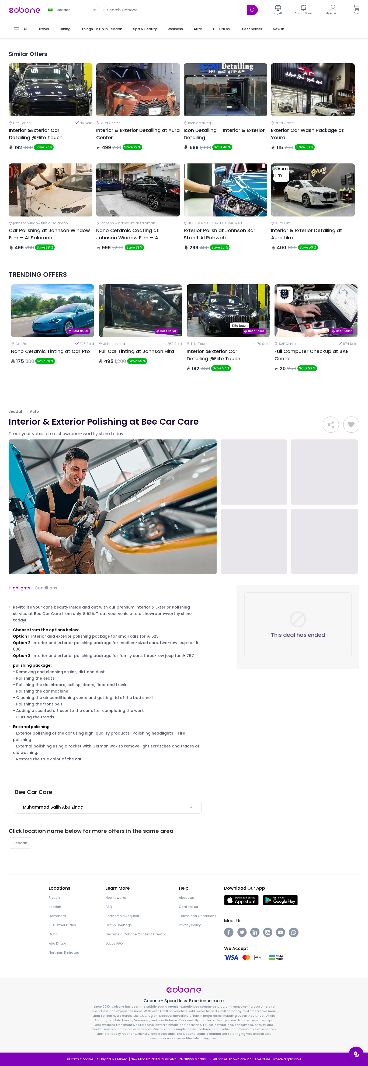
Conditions (46, 588)
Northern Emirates (64, 952)
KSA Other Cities (62, 925)
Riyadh (54, 897)
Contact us (188, 906)
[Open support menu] (356, 1054)
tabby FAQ (114, 943)
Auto (34, 411)
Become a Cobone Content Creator (136, 934)
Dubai (53, 934)
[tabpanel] (52, 332)
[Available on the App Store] (241, 900)
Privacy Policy (190, 925)
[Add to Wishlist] (351, 425)
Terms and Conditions (197, 916)
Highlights (19, 588)
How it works (116, 897)
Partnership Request (123, 916)
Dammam (57, 916)
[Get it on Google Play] (280, 900)
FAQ (109, 906)
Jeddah (16, 411)
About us (186, 897)
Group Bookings (119, 925)
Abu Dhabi (57, 943)
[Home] (24, 9)
